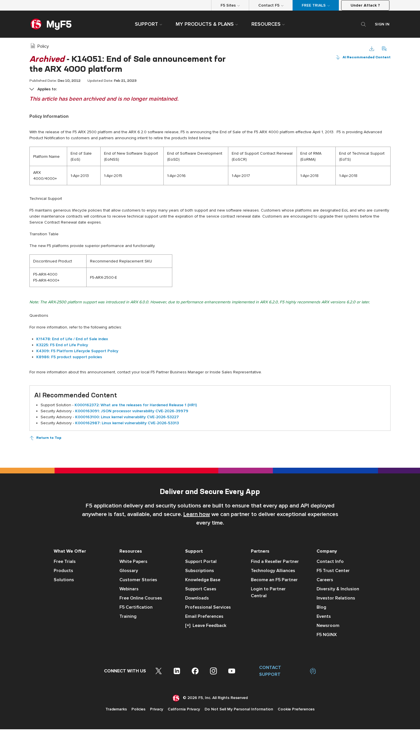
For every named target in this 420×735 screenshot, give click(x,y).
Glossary (128, 570)
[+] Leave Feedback (205, 625)
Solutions (64, 580)
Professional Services (208, 607)
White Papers (133, 561)
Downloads (197, 598)
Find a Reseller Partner (275, 561)
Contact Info (330, 561)
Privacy (156, 709)
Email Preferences (204, 616)
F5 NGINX (327, 635)
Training (128, 616)
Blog (321, 607)
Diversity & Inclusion (338, 589)
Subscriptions (199, 570)
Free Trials (65, 561)
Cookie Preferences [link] (296, 709)
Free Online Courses (140, 598)
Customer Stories (138, 580)
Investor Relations (336, 598)
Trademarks (116, 709)
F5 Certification (136, 607)
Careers (325, 580)
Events (324, 616)
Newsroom (328, 625)
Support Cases (200, 589)
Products (63, 570)
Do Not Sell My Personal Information (239, 709)
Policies (138, 709)
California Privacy (184, 709)
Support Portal (201, 561)
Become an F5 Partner (274, 580)
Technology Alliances (273, 570)
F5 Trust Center (333, 570)
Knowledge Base (202, 580)
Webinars (129, 589)
